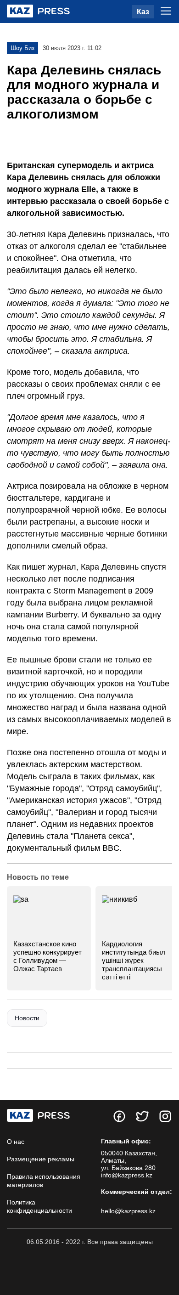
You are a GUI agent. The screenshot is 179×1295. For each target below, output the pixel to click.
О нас (15, 1141)
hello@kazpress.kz (128, 1211)
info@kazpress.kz (126, 1175)
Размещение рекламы (40, 1159)
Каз (143, 12)
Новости (27, 1018)
